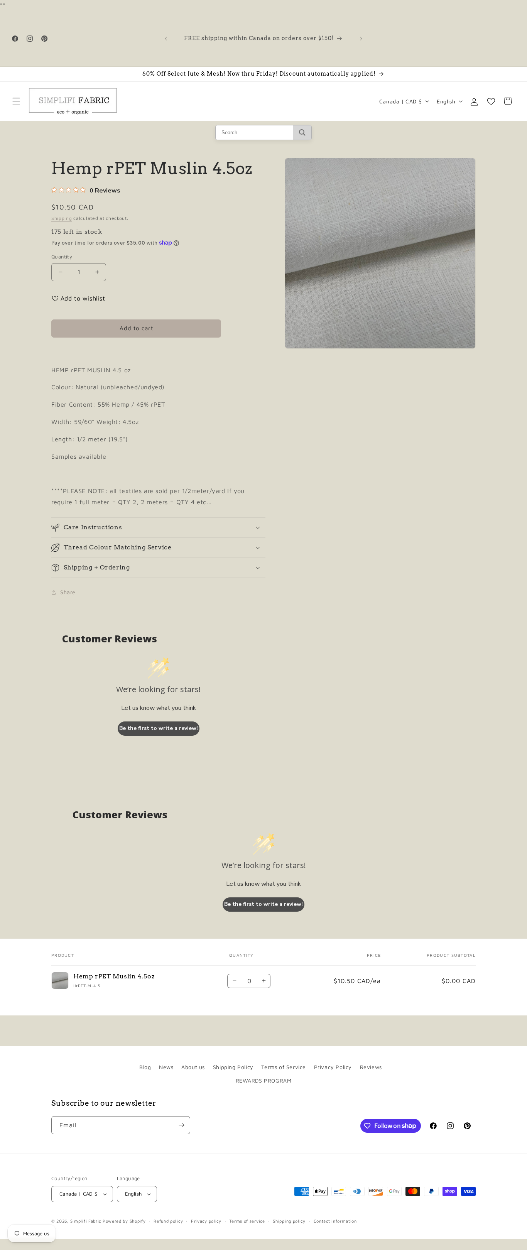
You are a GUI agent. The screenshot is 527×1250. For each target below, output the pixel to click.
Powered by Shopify (124, 1220)
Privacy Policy (333, 1067)
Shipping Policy (233, 1067)
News (166, 1067)
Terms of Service (283, 1067)
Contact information (335, 1220)
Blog (145, 1067)
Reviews (371, 1067)
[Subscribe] (181, 1125)
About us (193, 1067)
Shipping (61, 218)
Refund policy (168, 1220)
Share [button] (68, 592)
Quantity (61, 256)
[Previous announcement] (165, 38)
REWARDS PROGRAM (264, 1080)
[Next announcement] (361, 38)
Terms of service (247, 1220)
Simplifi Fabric (85, 1220)
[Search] (302, 132)
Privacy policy (206, 1220)
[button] (16, 101)
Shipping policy (289, 1220)
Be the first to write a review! (158, 728)
